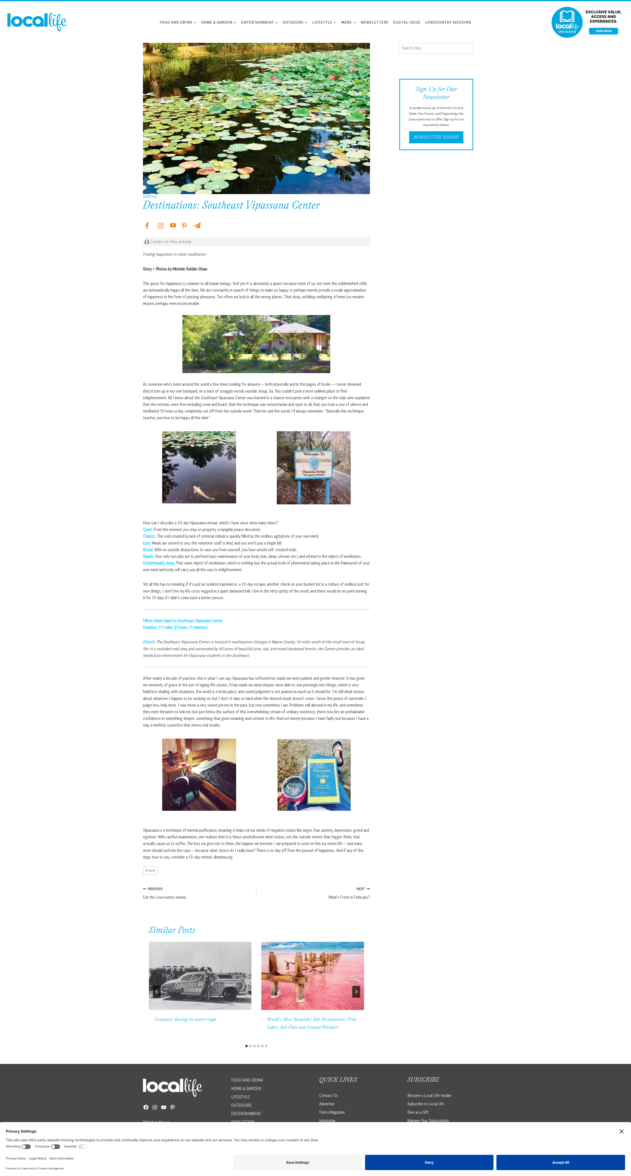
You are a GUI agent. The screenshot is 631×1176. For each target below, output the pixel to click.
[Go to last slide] (157, 992)
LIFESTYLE (240, 1096)
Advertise (326, 1103)
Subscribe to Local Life (425, 1103)
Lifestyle (150, 196)
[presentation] (200, 976)
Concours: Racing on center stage (186, 1019)
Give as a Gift (418, 1112)
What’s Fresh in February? (349, 893)
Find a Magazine (332, 1112)
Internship (327, 1120)
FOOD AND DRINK (247, 1080)
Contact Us (328, 1095)
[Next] (356, 992)
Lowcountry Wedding (448, 22)
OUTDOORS (241, 1105)
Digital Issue (407, 22)
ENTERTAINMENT (246, 1113)
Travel (150, 870)
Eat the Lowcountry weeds (164, 893)
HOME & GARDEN (246, 1088)
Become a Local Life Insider (429, 1095)
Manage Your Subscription (428, 1120)
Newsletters (374, 22)
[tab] (246, 1046)
